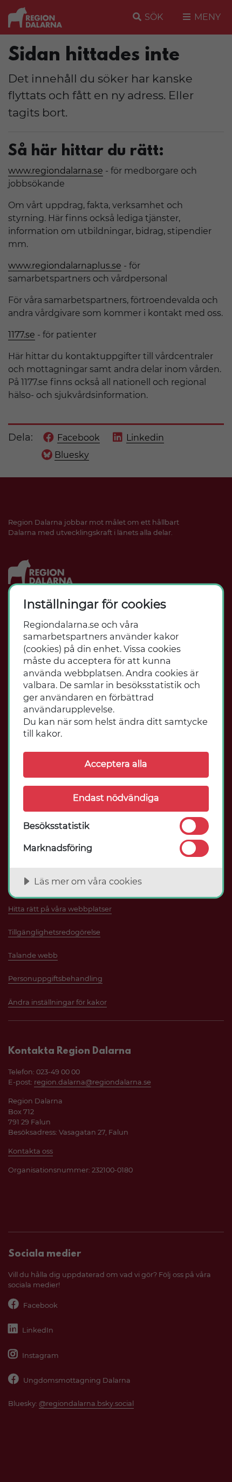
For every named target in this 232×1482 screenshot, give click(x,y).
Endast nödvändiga (116, 797)
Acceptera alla (116, 763)
